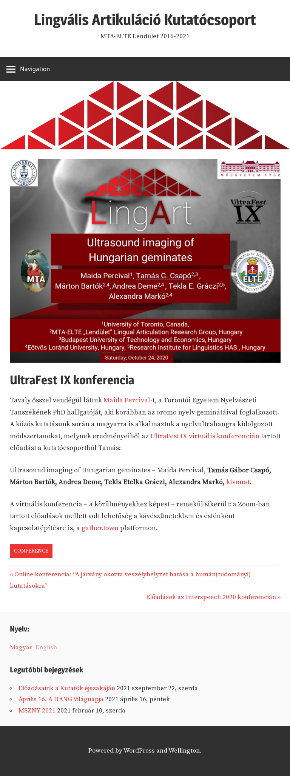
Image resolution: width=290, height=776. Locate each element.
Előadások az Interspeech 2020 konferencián (211, 597)
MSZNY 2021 (37, 710)
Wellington (184, 751)
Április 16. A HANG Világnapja (61, 699)
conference (31, 551)
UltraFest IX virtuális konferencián (204, 436)
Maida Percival (126, 400)
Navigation (35, 69)
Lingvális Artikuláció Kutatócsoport (145, 19)
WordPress (139, 751)
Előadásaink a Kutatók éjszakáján (67, 688)
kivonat (238, 482)
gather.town (100, 528)
